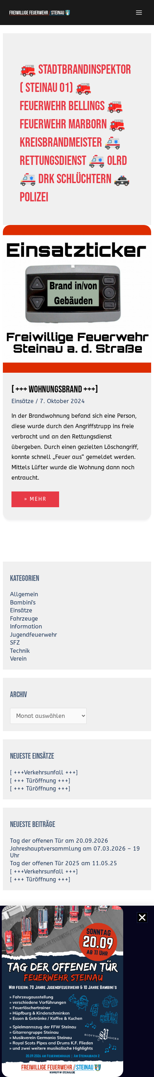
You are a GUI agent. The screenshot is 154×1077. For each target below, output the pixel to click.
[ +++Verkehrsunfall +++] (44, 772)
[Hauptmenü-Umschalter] (139, 12)
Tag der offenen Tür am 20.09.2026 (59, 841)
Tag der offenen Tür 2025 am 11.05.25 (63, 863)
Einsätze (22, 401)
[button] (142, 917)
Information (26, 626)
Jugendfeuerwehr (33, 635)
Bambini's (22, 602)
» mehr (41, 496)
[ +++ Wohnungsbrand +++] (54, 389)
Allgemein (24, 594)
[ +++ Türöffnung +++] (40, 781)
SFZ (15, 643)
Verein (18, 659)
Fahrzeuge (24, 619)
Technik (20, 651)
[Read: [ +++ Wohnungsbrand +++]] (77, 298)
